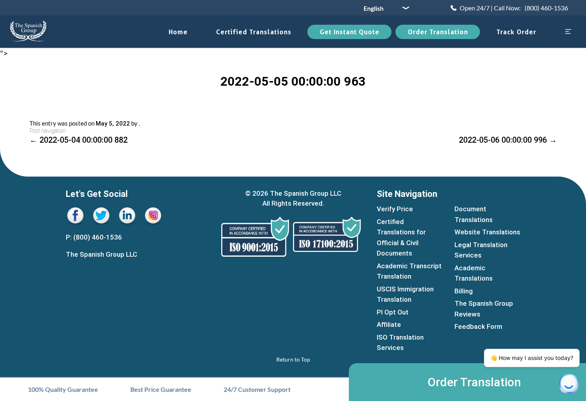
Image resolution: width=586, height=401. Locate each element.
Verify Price (395, 209)
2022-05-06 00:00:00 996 (508, 140)
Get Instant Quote (350, 32)
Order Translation (438, 32)
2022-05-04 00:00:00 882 (78, 140)
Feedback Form (478, 326)
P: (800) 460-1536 (94, 237)
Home (178, 32)
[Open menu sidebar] (568, 32)
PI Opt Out (393, 312)
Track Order (516, 32)
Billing (463, 291)
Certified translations (253, 32)
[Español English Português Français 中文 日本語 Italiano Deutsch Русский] (383, 8)
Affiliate (389, 324)
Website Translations (487, 232)
